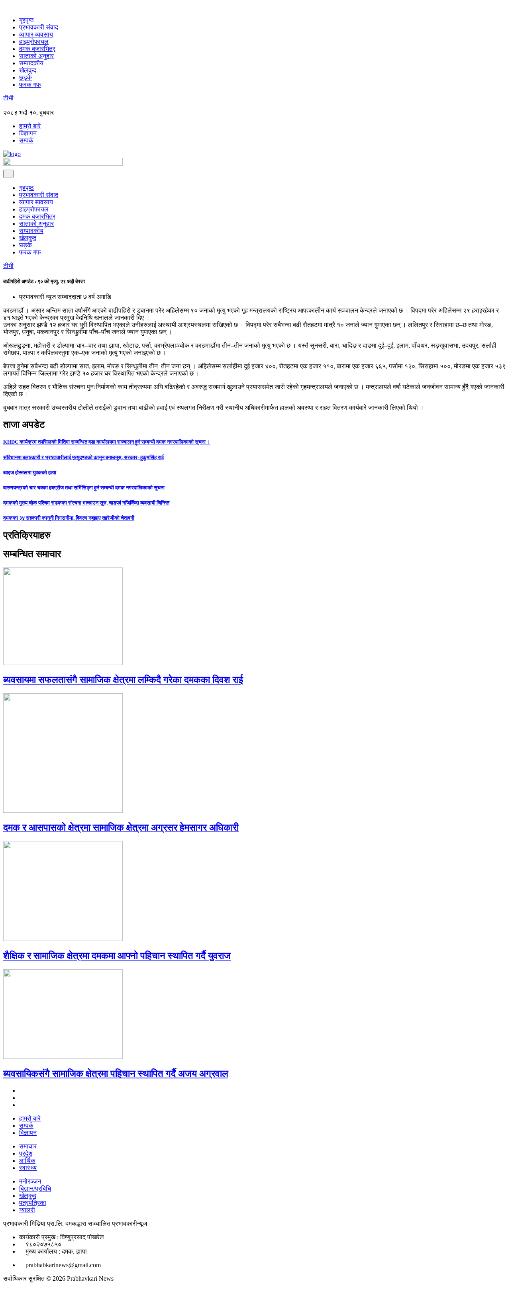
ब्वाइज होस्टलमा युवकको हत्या (29, 472)
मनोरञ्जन (30, 1181)
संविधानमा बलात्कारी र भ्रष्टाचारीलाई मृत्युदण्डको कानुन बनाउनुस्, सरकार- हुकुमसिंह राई (83, 457)
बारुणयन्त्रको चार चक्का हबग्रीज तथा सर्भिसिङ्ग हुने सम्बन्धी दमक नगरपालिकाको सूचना (84, 488)
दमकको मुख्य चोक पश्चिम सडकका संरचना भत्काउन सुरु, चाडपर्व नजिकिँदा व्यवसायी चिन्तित (86, 503)
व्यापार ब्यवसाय (36, 34)
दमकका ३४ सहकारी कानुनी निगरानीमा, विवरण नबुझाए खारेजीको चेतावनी (68, 518)
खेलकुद (27, 70)
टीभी (8, 98)
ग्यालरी (27, 1210)
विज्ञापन (28, 133)
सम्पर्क (26, 140)
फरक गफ (30, 84)
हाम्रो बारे (30, 126)
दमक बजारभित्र (37, 48)
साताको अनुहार (36, 56)
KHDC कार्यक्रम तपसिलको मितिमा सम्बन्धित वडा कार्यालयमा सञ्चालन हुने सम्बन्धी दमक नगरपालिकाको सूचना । (106, 442)
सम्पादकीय (31, 63)
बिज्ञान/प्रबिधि (35, 1188)
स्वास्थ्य (28, 1167)
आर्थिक (27, 1160)
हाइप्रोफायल (34, 41)
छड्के (25, 77)
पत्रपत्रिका (32, 1202)
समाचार (28, 1146)
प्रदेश (25, 1153)
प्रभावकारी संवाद (38, 27)
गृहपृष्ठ (26, 20)
